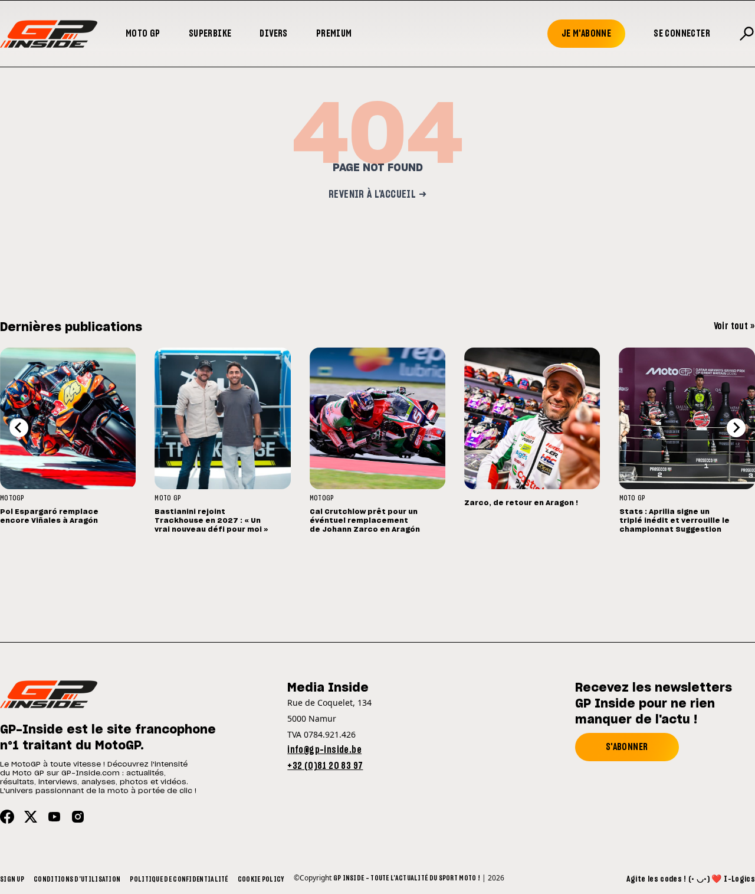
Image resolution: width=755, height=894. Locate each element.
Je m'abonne (586, 33)
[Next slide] (736, 427)
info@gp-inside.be (324, 750)
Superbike (210, 33)
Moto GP (143, 33)
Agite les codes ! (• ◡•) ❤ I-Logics (690, 879)
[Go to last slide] (18, 427)
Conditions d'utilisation (77, 879)
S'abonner (627, 747)
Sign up (12, 879)
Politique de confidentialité (179, 879)
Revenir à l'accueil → (377, 194)
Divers (273, 33)
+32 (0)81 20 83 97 (325, 766)
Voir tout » (734, 326)
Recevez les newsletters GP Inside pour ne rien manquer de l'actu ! (653, 704)
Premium (334, 33)
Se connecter (682, 33)
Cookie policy (261, 879)
